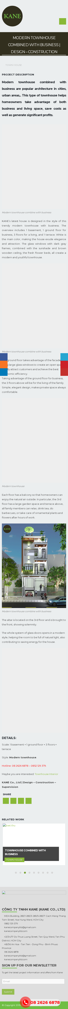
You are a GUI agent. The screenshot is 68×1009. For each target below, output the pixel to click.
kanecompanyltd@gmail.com (20, 927)
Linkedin (4, 372)
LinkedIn (21, 801)
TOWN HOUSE (13, 65)
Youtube (64, 372)
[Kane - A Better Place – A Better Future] (12, 16)
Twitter (13, 801)
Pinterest (64, 364)
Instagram (4, 364)
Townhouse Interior (46, 774)
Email (29, 801)
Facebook (6, 801)
